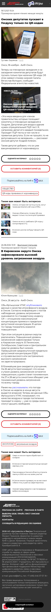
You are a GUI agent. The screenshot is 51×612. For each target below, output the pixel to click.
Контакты (7, 520)
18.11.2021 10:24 (7, 11)
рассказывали (20, 387)
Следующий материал (24, 605)
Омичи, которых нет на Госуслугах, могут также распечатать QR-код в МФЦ (29, 206)
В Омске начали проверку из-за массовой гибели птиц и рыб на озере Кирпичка (29, 482)
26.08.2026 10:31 (8, 245)
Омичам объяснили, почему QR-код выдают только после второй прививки (28, 214)
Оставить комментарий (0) (25, 169)
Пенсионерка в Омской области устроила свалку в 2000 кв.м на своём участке (29, 473)
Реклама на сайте (12, 510)
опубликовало (34, 305)
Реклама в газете (34, 510)
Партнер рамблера (24, 599)
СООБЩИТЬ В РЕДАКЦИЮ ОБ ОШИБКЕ (21, 523)
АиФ (21, 60)
